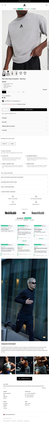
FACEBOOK (5, 405)
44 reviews (26, 219)
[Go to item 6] (25, 73)
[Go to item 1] (4, 73)
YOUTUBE (5, 408)
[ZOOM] (44, 67)
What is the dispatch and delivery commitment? (24, 177)
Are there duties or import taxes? (24, 182)
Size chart (45, 89)
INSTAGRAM (5, 403)
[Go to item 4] (16, 73)
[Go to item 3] (12, 73)
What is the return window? (24, 187)
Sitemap (4, 398)
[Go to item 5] (21, 73)
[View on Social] (11, 365)
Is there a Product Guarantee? (24, 191)
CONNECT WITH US (25, 378)
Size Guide (5, 396)
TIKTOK (4, 406)
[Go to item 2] (8, 73)
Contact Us (27, 405)
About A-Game (27, 403)
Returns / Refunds (6, 393)
